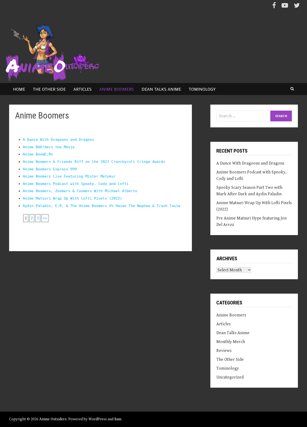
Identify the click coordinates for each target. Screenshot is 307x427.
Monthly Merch (230, 341)
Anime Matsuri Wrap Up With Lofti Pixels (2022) (72, 198)
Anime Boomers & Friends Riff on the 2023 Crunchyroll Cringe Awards (94, 162)
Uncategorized (230, 377)
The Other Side (49, 89)
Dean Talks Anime (161, 89)
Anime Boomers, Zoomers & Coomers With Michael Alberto (80, 191)
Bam (117, 419)
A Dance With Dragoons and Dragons (58, 139)
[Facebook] (274, 6)
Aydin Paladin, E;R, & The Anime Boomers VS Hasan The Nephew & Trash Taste (101, 206)
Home (19, 89)
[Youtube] (285, 6)
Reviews (223, 350)
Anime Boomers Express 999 (50, 169)
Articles (82, 89)
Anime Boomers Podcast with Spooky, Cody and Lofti (76, 184)
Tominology (202, 89)
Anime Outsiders (52, 419)
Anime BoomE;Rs (38, 154)
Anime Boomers (116, 89)
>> (45, 218)
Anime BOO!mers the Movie (49, 147)
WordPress (98, 419)
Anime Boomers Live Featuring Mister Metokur (69, 176)
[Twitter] (296, 6)
